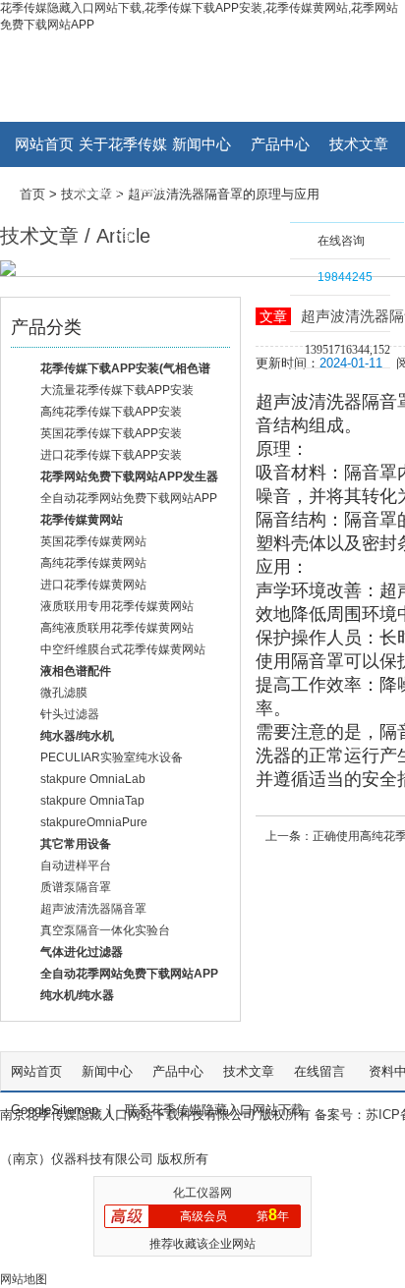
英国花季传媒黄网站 (93, 541)
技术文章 (358, 144)
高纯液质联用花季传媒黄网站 (117, 628)
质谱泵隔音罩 (75, 887)
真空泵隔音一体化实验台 (105, 930)
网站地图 (23, 1279)
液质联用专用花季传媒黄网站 (117, 606)
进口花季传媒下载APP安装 (111, 455)
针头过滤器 (69, 714)
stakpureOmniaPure (93, 822)
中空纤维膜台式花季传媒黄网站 (122, 649)
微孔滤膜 (63, 693)
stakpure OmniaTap (92, 801)
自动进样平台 (75, 865)
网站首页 (44, 144)
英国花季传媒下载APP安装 (111, 433)
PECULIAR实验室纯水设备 (111, 757)
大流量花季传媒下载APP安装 (117, 390)
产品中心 (280, 144)
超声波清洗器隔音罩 (93, 909)
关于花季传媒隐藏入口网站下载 (123, 151)
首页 (32, 194)
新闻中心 (201, 144)
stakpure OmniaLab (92, 779)
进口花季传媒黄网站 (93, 584)
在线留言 (321, 1071)
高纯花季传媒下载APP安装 (111, 412)
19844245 (345, 277)
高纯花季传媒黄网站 (93, 563)
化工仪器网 (202, 1193)
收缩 (264, 272)
